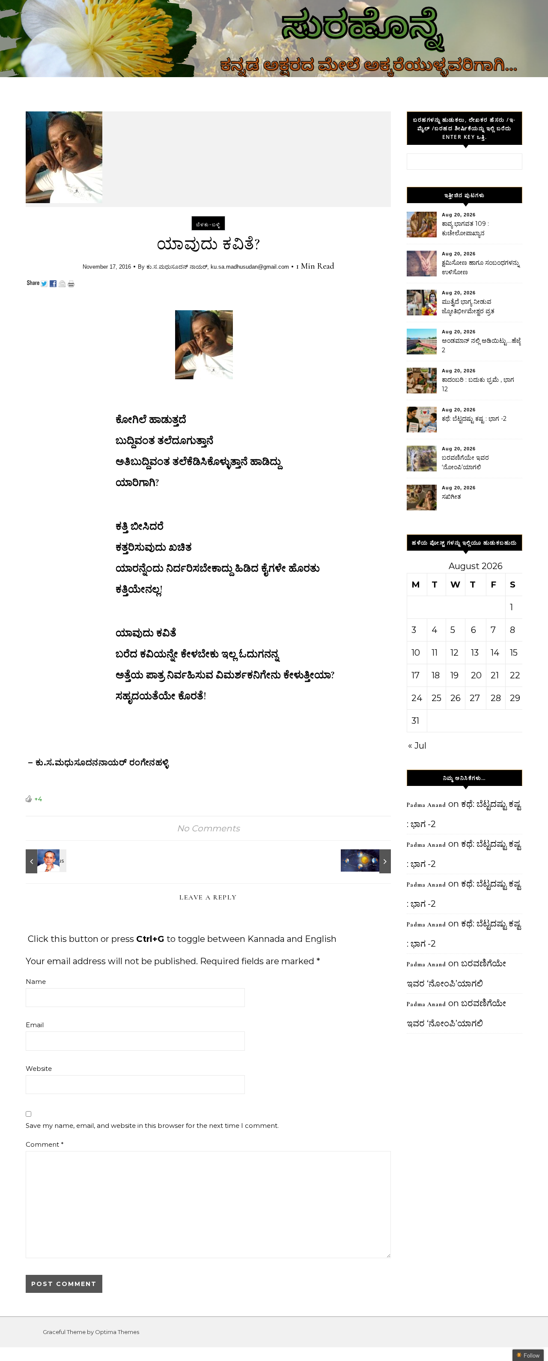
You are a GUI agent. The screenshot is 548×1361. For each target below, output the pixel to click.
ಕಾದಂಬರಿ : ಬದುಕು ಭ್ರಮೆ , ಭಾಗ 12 (478, 384)
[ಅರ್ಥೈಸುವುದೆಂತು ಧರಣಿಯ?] (371, 861)
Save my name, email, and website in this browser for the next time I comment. (152, 1125)
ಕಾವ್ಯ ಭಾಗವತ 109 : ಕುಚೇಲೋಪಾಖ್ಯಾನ (465, 228)
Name (36, 981)
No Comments (208, 828)
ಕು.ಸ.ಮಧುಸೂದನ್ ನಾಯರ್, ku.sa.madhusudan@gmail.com (217, 267)
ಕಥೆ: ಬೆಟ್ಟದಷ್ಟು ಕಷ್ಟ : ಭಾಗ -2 (474, 419)
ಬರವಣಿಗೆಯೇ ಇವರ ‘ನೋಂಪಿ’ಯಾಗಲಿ (465, 462)
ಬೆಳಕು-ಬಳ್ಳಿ (208, 225)
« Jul (417, 745)
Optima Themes (117, 1331)
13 (475, 653)
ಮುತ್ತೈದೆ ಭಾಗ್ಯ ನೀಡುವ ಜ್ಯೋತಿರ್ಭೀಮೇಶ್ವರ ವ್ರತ (468, 306)
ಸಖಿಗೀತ (451, 497)
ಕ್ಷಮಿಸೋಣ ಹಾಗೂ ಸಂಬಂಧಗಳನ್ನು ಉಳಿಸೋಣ (480, 267)
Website (39, 1068)
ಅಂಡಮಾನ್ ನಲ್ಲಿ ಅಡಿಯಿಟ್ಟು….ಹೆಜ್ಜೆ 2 (481, 345)
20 (476, 675)
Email (35, 1025)
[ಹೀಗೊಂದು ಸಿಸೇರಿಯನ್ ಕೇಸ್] (45, 861)
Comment (45, 1144)
